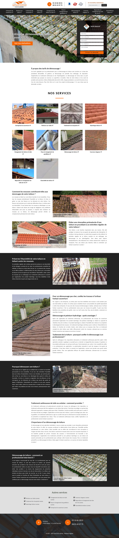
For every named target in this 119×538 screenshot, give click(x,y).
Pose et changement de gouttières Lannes (60, 503)
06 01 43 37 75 (57, 5)
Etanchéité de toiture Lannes (82, 505)
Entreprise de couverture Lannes (59, 507)
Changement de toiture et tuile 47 (50, 11)
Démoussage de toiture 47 (75, 11)
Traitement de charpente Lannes (34, 501)
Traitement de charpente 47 (29, 11)
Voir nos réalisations (22, 43)
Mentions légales (68, 533)
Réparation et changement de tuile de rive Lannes (84, 501)
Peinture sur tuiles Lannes (32, 498)
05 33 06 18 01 (57, 3)
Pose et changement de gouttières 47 (63, 11)
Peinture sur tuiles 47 (19, 11)
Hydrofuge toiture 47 (39, 11)
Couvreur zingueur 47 (86, 11)
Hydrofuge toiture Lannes (32, 504)
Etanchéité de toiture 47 (109, 11)
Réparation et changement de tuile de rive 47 (97, 11)
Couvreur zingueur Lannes (82, 497)
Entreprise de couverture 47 (9, 11)
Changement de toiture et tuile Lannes (59, 498)
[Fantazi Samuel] (19, 4)
